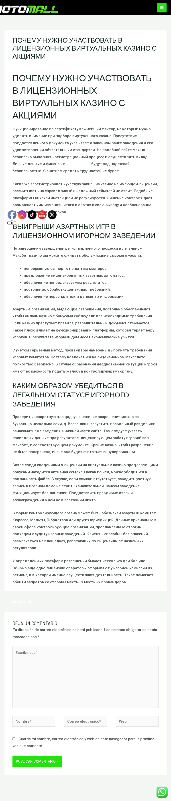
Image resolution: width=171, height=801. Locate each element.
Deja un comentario (28, 65)
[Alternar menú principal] (162, 7)
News (54, 65)
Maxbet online (78, 164)
